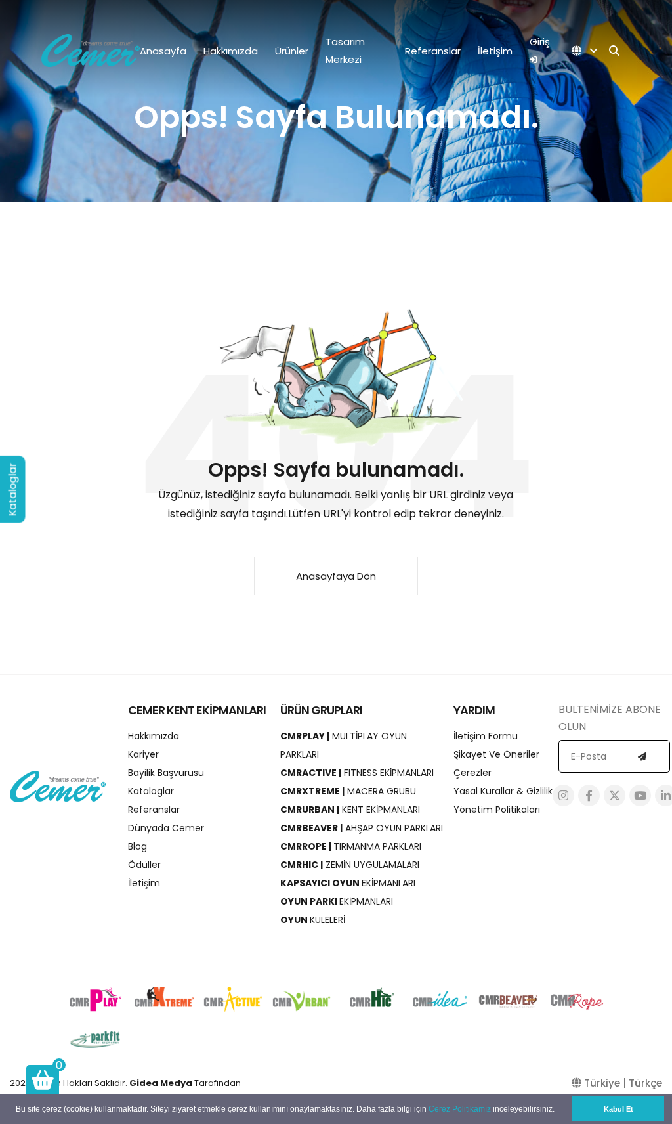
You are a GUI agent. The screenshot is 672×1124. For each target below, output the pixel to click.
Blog (137, 846)
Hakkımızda (230, 51)
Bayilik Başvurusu (166, 772)
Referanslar (433, 51)
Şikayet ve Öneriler (496, 754)
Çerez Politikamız (460, 1108)
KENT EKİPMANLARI (350, 809)
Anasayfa (163, 51)
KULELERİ (312, 919)
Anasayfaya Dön (336, 576)
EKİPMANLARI (347, 883)
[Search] (614, 50)
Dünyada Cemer (166, 827)
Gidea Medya (160, 1083)
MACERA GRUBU (348, 791)
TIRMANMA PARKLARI (350, 846)
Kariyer (143, 754)
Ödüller (144, 864)
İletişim (495, 51)
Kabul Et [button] (618, 1109)
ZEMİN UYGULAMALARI (349, 864)
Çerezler (472, 772)
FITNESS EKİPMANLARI (357, 772)
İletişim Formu (485, 736)
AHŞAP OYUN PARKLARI (361, 827)
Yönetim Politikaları (496, 809)
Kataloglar (151, 791)
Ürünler (291, 51)
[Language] (585, 51)
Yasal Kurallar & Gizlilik (503, 791)
